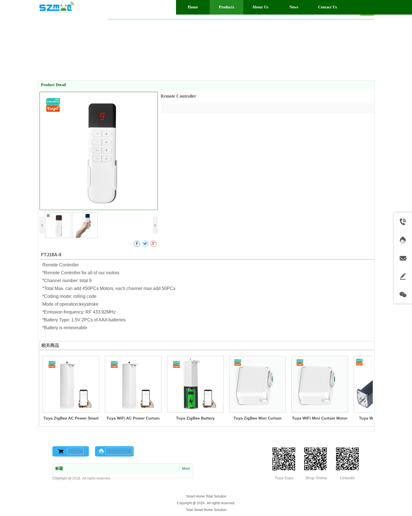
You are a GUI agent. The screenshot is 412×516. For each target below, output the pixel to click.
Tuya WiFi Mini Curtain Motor (320, 418)
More (186, 468)
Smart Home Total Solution (206, 496)
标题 (59, 468)
